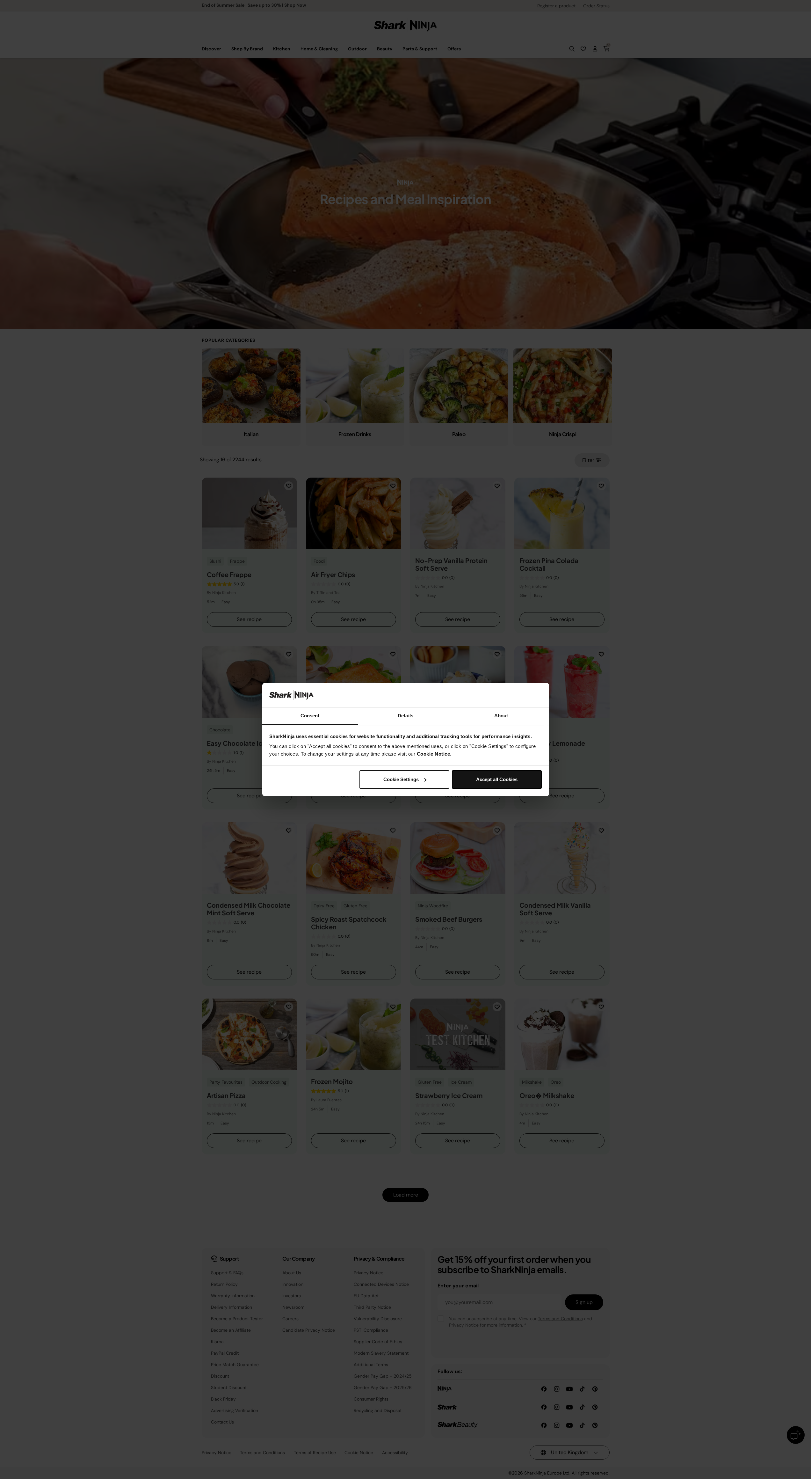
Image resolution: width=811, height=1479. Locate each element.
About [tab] (501, 715)
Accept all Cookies (497, 779)
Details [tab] (405, 715)
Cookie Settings (401, 779)
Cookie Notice (433, 754)
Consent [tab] (310, 715)
